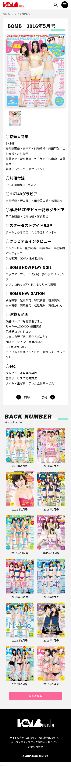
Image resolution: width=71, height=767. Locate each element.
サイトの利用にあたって (23, 737)
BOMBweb (8, 13)
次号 (44, 397)
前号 (27, 397)
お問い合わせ (35, 747)
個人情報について (49, 737)
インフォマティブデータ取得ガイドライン (34, 742)
